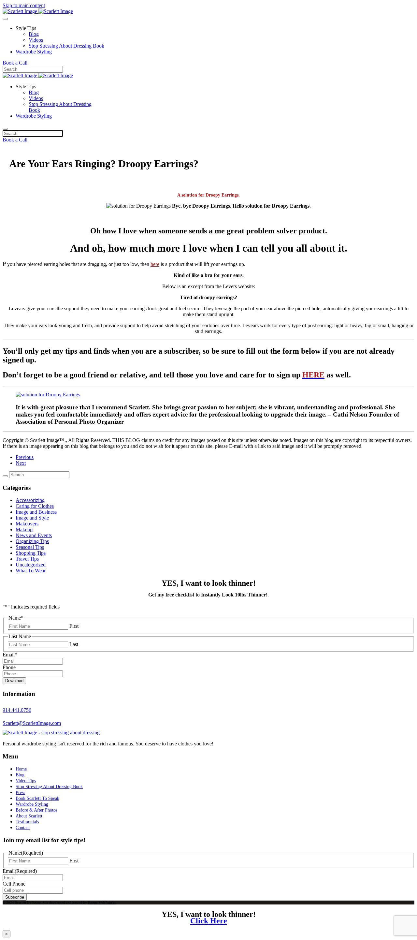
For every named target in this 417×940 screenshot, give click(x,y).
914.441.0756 (17, 710)
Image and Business (36, 512)
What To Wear (31, 570)
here (155, 264)
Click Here (208, 921)
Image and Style (32, 518)
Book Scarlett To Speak (37, 798)
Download (14, 680)
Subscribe (14, 897)
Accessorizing (30, 500)
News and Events (34, 535)
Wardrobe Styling (34, 51)
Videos (36, 40)
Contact (23, 827)
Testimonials (27, 821)
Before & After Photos (36, 810)
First (74, 626)
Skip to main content (24, 5)
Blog (34, 34)
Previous (25, 457)
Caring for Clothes (35, 506)
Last (73, 644)
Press (20, 792)
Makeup (24, 529)
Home (21, 769)
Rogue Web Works (102, 902)
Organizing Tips (32, 541)
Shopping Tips (31, 553)
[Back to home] (38, 11)
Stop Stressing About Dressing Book (66, 46)
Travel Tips (27, 559)
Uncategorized (31, 564)
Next (21, 463)
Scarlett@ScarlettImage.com (32, 723)
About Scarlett (29, 816)
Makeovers (27, 523)
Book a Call (15, 63)
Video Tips (26, 780)
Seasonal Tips (30, 547)
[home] (51, 732)
